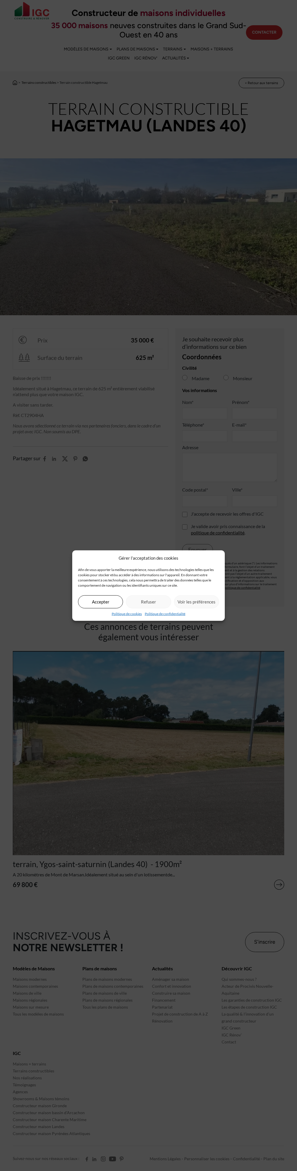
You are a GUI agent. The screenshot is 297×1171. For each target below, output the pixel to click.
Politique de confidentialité (165, 613)
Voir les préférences (196, 601)
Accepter (100, 601)
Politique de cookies (127, 613)
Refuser (148, 601)
